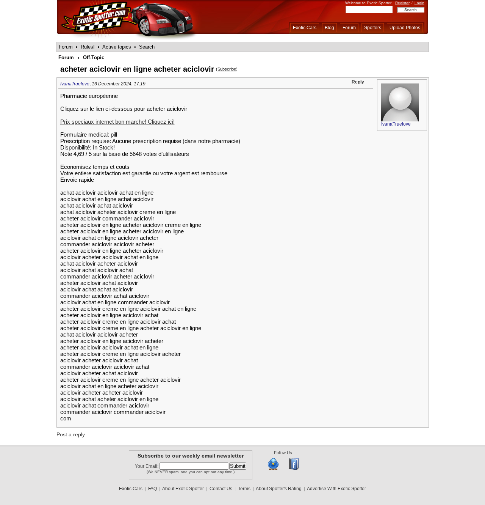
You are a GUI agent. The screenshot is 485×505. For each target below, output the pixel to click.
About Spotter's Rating (279, 488)
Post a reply (70, 434)
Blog (329, 27)
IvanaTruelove (74, 84)
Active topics (116, 47)
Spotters (372, 27)
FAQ (152, 488)
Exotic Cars (304, 27)
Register (402, 3)
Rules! (88, 47)
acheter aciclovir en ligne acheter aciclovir (137, 69)
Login (419, 3)
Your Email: (147, 466)
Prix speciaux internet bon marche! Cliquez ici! (117, 121)
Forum (349, 27)
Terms (244, 488)
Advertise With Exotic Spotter (336, 488)
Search (147, 47)
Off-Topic (93, 57)
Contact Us (221, 488)
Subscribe (226, 69)
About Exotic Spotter (183, 488)
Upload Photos (405, 27)
